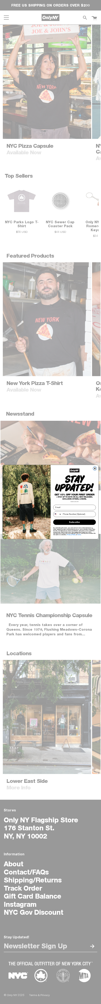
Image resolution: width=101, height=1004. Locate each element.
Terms (79, 535)
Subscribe (74, 522)
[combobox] (57, 514)
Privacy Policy (71, 535)
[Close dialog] (95, 468)
